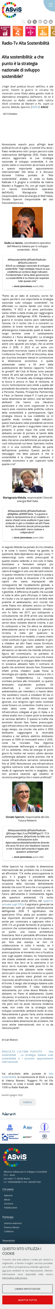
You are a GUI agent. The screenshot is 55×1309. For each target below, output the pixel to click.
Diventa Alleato (11, 1227)
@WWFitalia (26, 514)
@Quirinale (30, 836)
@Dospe (11, 833)
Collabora (9, 1231)
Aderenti (8, 1195)
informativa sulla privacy (14, 1277)
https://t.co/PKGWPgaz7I (29, 833)
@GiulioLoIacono (27, 262)
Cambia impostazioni (27, 1288)
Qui (4, 1270)
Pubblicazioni (10, 1207)
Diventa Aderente (13, 1223)
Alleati (7, 1199)
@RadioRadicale (36, 259)
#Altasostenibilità (17, 259)
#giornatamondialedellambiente (23, 842)
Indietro (27, 1102)
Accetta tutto (27, 1299)
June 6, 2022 (38, 286)
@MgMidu (13, 514)
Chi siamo (8, 1189)
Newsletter (8, 1240)
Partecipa (7, 1217)
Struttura (8, 1203)
